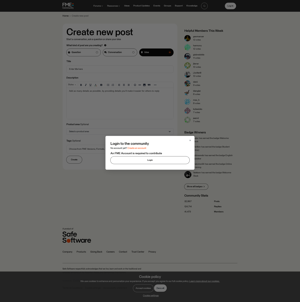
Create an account (137, 148)
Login (150, 160)
